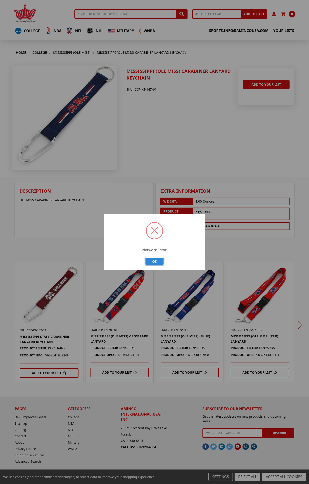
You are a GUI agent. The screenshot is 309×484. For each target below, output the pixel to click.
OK (154, 261)
